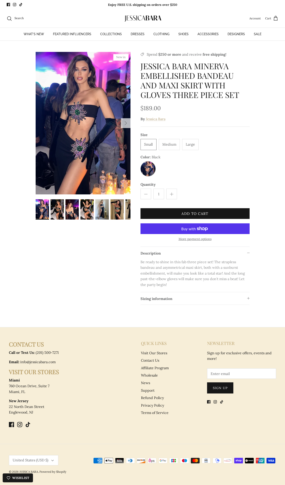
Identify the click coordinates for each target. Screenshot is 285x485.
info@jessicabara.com (32, 362)
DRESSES (138, 34)
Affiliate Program (155, 368)
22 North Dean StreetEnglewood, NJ (26, 406)
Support (148, 390)
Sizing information (156, 298)
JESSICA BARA (28, 472)
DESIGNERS (236, 34)
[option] (83, 123)
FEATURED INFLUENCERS (72, 34)
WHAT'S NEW (34, 34)
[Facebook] (8, 4)
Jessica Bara (155, 119)
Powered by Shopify (52, 472)
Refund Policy (152, 397)
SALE (257, 34)
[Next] (126, 123)
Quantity (148, 184)
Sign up (220, 388)
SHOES (183, 34)
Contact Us (150, 360)
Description (150, 253)
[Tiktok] (20, 4)
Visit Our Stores (154, 353)
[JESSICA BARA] (142, 18)
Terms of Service (155, 412)
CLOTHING (161, 34)
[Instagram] (14, 4)
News (145, 383)
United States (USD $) (30, 460)
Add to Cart (194, 213)
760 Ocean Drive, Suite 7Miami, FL (29, 386)
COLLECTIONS (111, 34)
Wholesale (149, 375)
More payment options (195, 239)
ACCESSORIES (208, 34)
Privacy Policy (152, 405)
